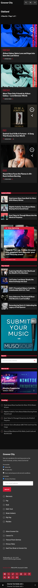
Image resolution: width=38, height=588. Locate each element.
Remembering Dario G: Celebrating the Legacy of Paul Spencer (23, 306)
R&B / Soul (6, 50)
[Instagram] (9, 577)
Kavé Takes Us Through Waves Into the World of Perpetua (23, 216)
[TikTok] (13, 574)
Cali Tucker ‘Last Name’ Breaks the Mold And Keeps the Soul (21, 280)
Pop (5, 130)
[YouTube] (4, 574)
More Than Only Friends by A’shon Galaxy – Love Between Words (16, 94)
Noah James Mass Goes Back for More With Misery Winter (22, 199)
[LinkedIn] (4, 577)
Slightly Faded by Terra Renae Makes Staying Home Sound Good (22, 208)
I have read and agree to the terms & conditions (17, 473)
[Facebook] (13, 577)
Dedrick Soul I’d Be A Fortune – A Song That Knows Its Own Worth (18, 134)
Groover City (9, 454)
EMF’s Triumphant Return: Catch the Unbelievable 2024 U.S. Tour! (22, 289)
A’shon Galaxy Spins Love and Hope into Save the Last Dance (19, 54)
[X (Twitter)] (9, 574)
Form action (6, 464)
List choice (6, 476)
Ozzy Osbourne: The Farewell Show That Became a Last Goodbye (21, 298)
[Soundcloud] (25, 574)
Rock (5, 170)
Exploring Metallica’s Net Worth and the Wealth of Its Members (22, 272)
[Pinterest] (29, 574)
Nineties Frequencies (11, 388)
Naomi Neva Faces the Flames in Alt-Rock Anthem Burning (17, 175)
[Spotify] (21, 574)
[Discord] (17, 577)
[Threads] (17, 574)
